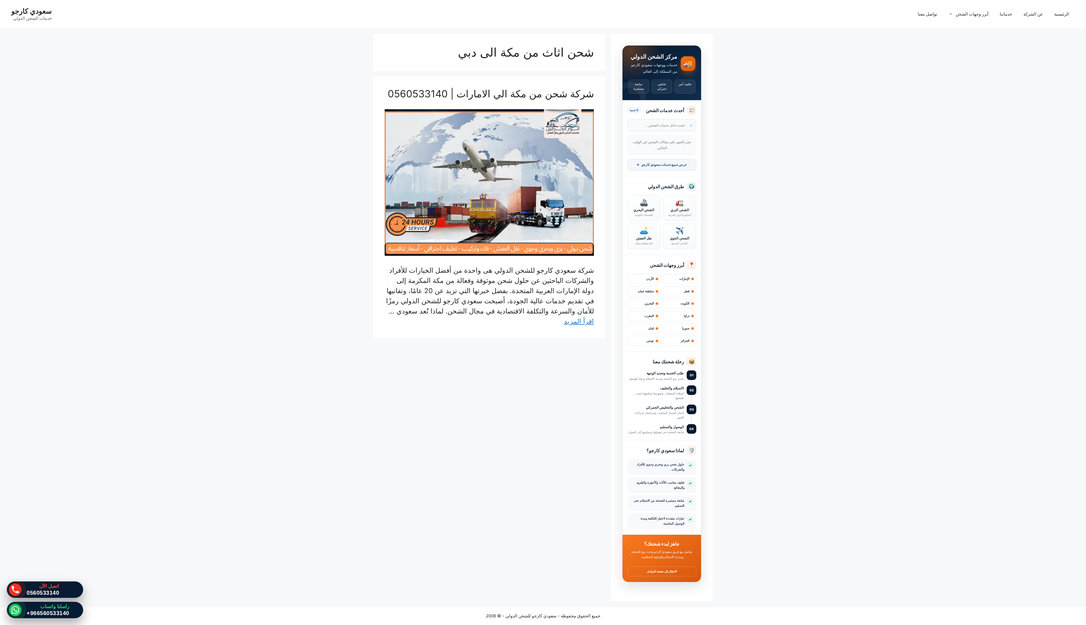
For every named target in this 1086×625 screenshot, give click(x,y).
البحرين (649, 303)
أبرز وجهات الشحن (972, 14)
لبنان (651, 328)
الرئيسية (1061, 14)
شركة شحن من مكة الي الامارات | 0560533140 (491, 94)
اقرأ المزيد (579, 321)
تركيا (686, 316)
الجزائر (685, 341)
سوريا (685, 328)
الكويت (684, 303)
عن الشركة (1033, 14)
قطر (686, 291)
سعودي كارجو (31, 11)
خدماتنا (1006, 14)
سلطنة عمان (646, 291)
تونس (650, 341)
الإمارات (684, 279)
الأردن (650, 279)
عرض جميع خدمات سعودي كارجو (662, 165)
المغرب (649, 316)
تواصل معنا (927, 14)
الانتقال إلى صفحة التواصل (662, 571)
